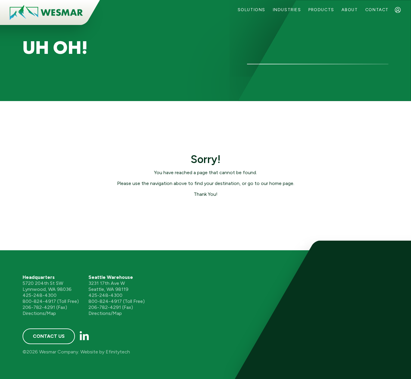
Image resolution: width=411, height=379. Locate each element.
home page (281, 183)
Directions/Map (39, 313)
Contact (377, 9)
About (349, 9)
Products (321, 9)
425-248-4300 (40, 295)
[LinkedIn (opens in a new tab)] (84, 336)
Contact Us (49, 336)
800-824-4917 (39, 301)
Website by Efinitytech (105, 352)
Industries (287, 9)
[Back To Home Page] (46, 12)
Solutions (251, 9)
